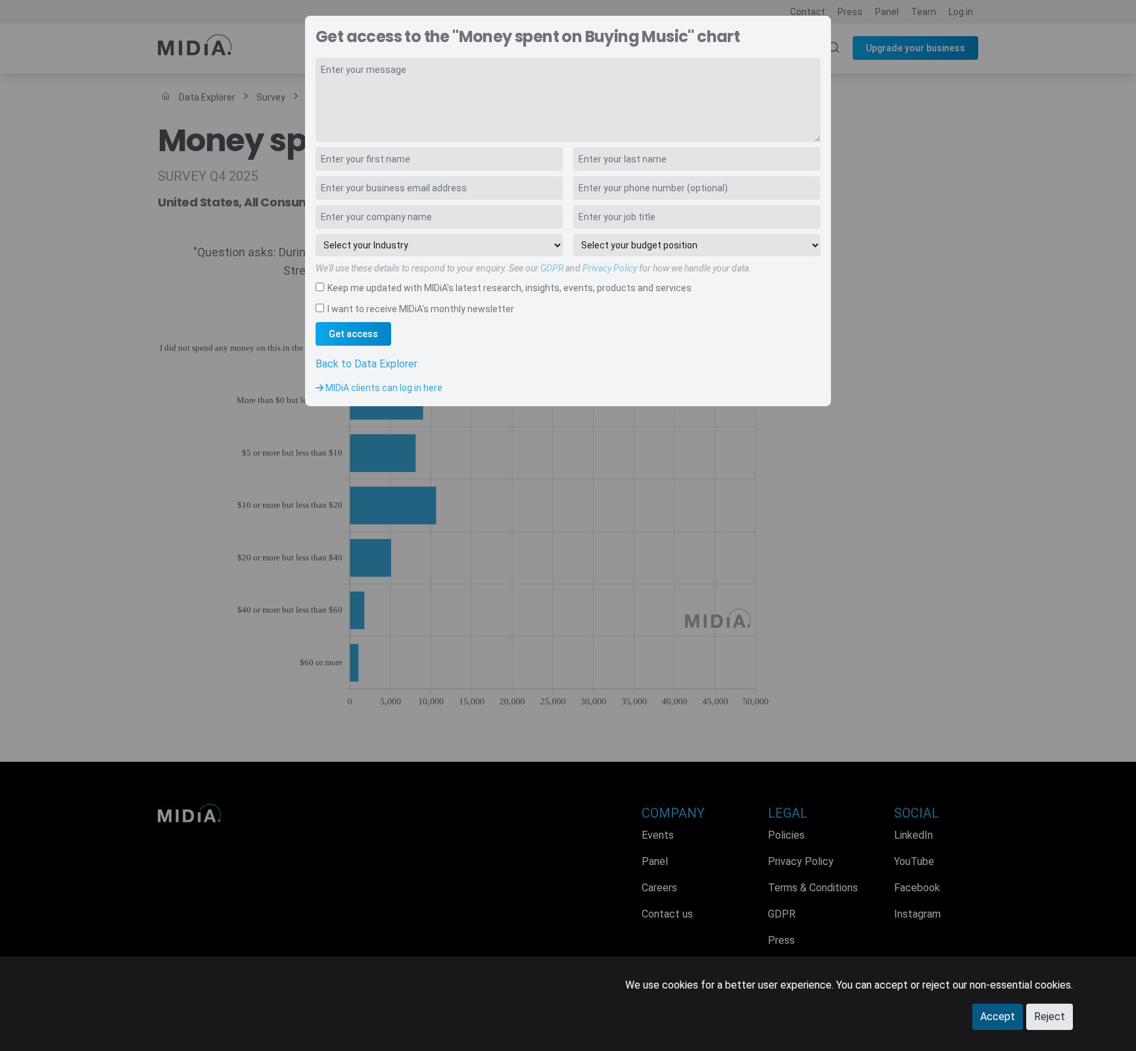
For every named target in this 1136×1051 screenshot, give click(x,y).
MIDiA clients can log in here (382, 388)
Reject (1049, 1016)
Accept (997, 1016)
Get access (353, 334)
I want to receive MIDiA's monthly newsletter (420, 309)
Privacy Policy (609, 268)
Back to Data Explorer (366, 364)
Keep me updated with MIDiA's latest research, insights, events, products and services (509, 288)
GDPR (551, 268)
